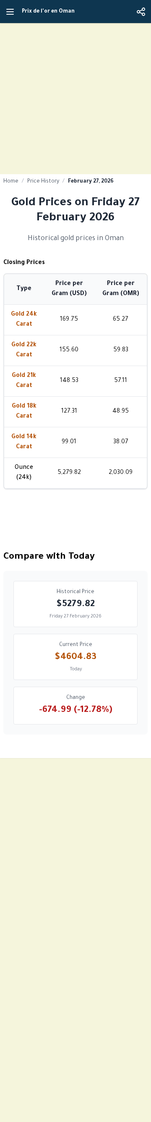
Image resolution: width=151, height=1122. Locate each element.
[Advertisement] (75, 98)
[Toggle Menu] (10, 11)
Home (10, 182)
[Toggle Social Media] (141, 11)
